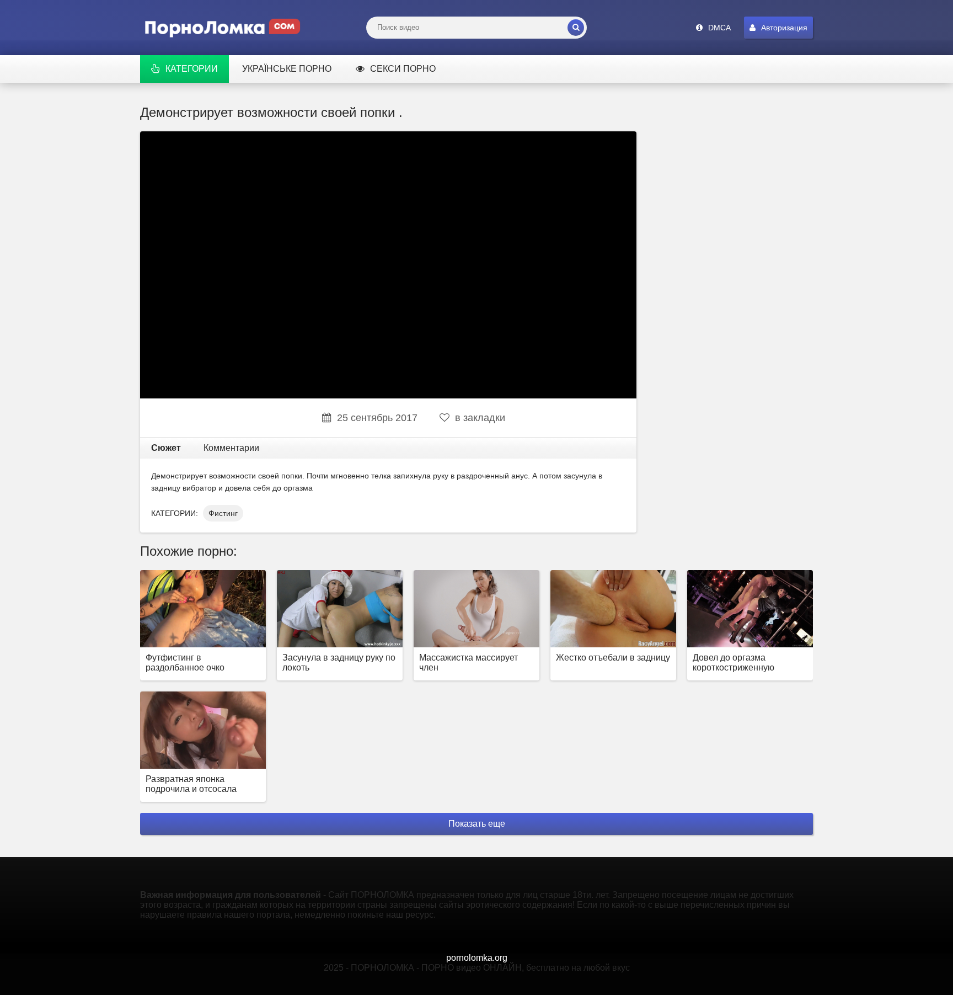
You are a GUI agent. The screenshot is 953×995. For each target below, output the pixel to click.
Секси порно (403, 68)
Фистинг (223, 513)
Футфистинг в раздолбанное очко (185, 662)
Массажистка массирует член (468, 662)
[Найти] (575, 27)
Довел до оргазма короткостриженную (733, 662)
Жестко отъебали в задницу (613, 657)
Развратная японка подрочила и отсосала (191, 784)
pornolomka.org (476, 957)
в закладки (480, 417)
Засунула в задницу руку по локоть (338, 662)
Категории (191, 68)
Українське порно (286, 68)
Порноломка (223, 27)
